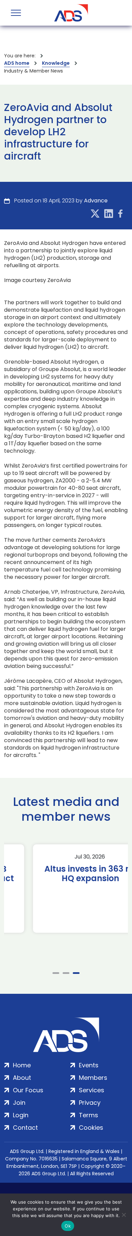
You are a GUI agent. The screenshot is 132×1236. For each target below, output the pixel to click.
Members (93, 1077)
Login (20, 1115)
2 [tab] (66, 973)
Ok (68, 1226)
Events (88, 1065)
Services (91, 1090)
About (22, 1077)
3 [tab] (76, 973)
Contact (25, 1127)
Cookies (91, 1127)
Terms (88, 1115)
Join (19, 1102)
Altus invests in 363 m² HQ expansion (66, 873)
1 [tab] (55, 973)
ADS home (16, 63)
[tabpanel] (66, 888)
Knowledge (56, 63)
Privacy (90, 1102)
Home (22, 1065)
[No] (123, 1214)
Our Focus (28, 1090)
